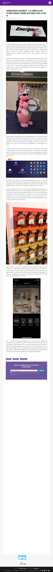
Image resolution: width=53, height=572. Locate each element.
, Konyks (31, 141)
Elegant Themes (23, 568)
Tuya (9, 140)
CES (21, 18)
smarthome (23, 359)
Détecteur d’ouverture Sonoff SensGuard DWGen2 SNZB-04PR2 (26, 497)
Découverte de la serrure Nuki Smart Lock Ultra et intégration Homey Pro (26, 413)
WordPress (36, 568)
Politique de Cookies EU (32, 570)
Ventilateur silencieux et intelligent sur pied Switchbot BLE (26, 539)
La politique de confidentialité (19, 570)
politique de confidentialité (21, 374)
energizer (16, 359)
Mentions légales (8, 570)
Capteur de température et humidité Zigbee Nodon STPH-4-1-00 (26, 455)
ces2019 (8, 359)
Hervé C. (10, 18)
